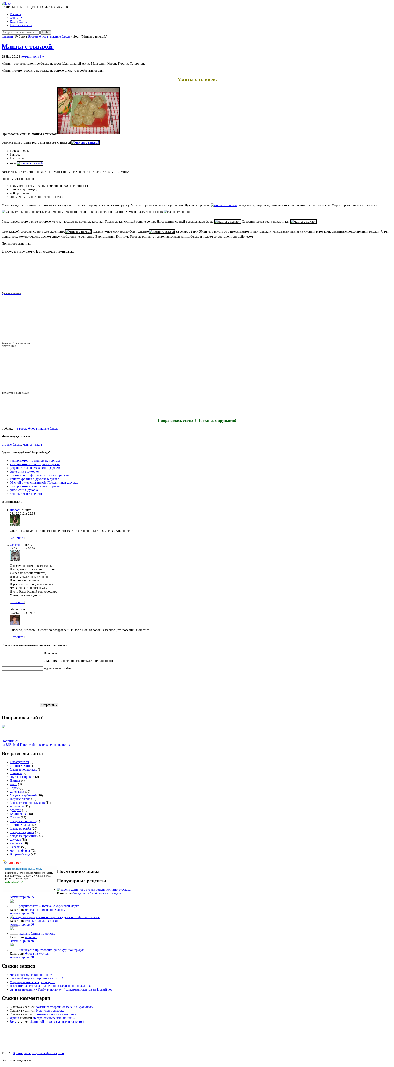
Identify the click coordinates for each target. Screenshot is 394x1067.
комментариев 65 (22, 897)
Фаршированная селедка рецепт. (32, 982)
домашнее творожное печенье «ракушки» (65, 1007)
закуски (15, 839)
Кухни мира (18, 813)
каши (13, 784)
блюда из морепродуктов (27, 802)
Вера (13, 1021)
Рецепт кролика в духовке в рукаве (34, 479)
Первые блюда (20, 799)
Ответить (17, 537)
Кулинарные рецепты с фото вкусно (38, 1053)
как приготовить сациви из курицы (35, 460)
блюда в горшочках (23, 769)
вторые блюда (11, 444)
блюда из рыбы (20, 828)
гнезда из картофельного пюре (78, 917)
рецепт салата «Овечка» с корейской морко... (50, 906)
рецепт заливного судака (113, 889)
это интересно (20, 765)
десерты (15, 810)
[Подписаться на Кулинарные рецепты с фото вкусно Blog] (9, 738)
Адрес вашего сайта (58, 668)
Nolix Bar (14, 862)
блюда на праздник (23, 836)
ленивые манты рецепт (26, 493)
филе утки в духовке (24, 471)
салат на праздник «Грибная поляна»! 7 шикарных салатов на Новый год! (61, 989)
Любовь (15, 510)
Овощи (15, 817)
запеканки (17, 791)
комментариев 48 (22, 957)
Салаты (15, 847)
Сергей (15, 544)
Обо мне (16, 17)
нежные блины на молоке (37, 933)
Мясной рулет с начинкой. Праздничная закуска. (44, 482)
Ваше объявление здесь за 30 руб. (23, 868)
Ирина (14, 1018)
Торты (14, 788)
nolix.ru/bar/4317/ (14, 882)
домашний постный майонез (56, 1014)
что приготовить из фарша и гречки (35, 464)
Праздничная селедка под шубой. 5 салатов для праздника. (51, 985)
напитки (16, 773)
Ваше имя (50, 653)
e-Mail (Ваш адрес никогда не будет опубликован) (78, 660)
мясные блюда (60, 36)
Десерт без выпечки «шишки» (31, 974)
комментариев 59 (22, 913)
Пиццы (15, 780)
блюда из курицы (22, 832)
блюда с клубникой (23, 795)
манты (27, 444)
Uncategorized (19, 762)
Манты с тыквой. (28, 46)
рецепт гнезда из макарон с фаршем (35, 468)
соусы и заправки (22, 777)
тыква (37, 444)
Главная (15, 14)
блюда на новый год (24, 821)
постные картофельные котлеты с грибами (40, 475)
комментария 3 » (32, 56)
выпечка (16, 843)
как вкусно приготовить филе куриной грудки (51, 950)
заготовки (17, 806)
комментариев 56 (22, 924)
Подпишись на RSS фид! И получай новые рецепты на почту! (36, 742)
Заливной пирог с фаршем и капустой (36, 978)
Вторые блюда (38, 36)
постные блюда (20, 824)
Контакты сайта (21, 25)
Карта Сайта (18, 21)
